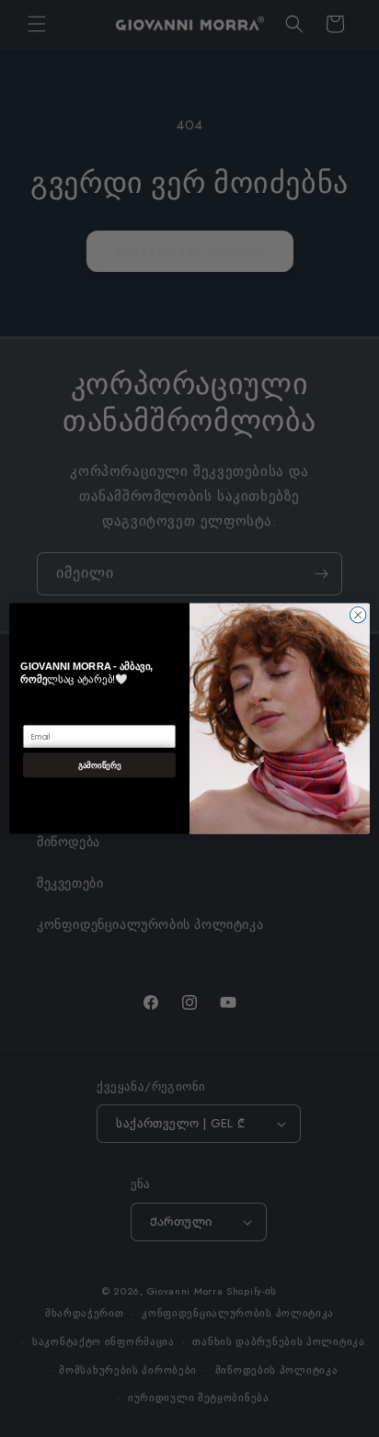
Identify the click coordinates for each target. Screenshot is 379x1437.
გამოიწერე (99, 765)
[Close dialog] (358, 614)
